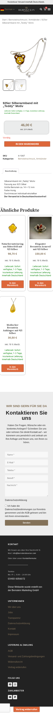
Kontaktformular (29, 558)
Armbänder (34, 19)
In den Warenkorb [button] (12, 284)
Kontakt (12, 629)
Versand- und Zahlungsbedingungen (26, 656)
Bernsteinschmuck (18, 19)
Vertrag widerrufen (17, 667)
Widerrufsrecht (15, 662)
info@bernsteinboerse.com (24, 553)
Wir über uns (14, 607)
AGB (10, 651)
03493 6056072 (16, 579)
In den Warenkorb (27, 144)
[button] (41, 9)
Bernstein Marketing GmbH (25, 590)
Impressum (13, 634)
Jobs (10, 612)
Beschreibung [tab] (11, 171)
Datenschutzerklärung (19, 623)
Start (4, 19)
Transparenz (14, 618)
